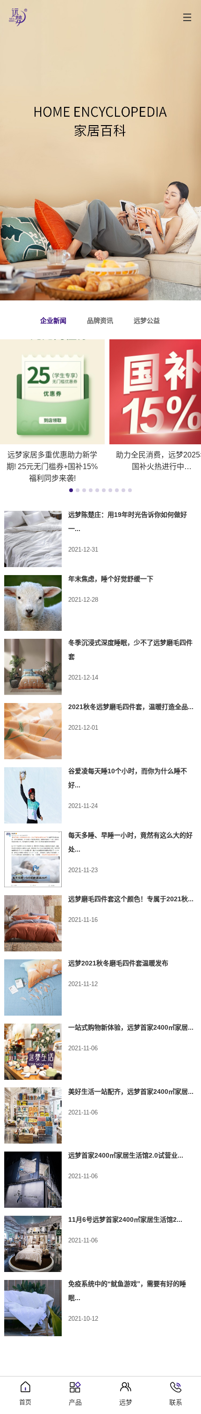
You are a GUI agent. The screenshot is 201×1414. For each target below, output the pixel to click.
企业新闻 (53, 320)
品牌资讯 (100, 320)
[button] (71, 490)
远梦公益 (147, 320)
